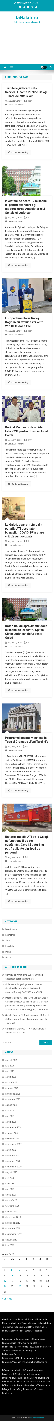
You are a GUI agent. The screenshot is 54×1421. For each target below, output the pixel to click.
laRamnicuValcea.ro (11, 1362)
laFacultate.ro (45, 1323)
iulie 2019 (9, 1245)
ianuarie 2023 (11, 1133)
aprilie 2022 (10, 1150)
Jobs (7, 940)
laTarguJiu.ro (9, 1389)
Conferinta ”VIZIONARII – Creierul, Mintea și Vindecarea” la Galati (25, 1031)
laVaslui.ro (7, 1374)
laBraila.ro (21, 1381)
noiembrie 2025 (12, 1094)
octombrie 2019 (12, 1228)
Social (8, 957)
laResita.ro (31, 1381)
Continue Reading (19, 152)
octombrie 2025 (12, 1099)
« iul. (4, 1299)
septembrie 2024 (13, 1127)
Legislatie (9, 946)
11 (12, 1275)
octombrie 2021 (12, 1155)
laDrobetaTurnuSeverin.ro (34, 1362)
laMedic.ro (18, 1319)
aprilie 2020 (10, 1195)
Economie (10, 935)
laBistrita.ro (43, 1378)
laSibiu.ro (6, 1385)
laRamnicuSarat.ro (35, 1358)
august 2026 (11, 1060)
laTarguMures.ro (24, 1389)
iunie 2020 (10, 1183)
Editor (29, 101)
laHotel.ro (39, 1319)
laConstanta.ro (9, 1343)
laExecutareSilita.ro (25, 1327)
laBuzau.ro (34, 1347)
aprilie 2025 (10, 1122)
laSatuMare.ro (43, 1381)
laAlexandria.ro (34, 1374)
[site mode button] (44, 67)
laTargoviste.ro (43, 1385)
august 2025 (11, 1105)
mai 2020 (9, 1189)
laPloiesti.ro (7, 1347)
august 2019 (11, 1240)
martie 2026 (11, 1082)
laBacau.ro (17, 1378)
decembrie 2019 (13, 1217)
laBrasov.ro (7, 1370)
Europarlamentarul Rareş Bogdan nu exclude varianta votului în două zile (24, 322)
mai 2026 (9, 1071)
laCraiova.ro (23, 1343)
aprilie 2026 (10, 1077)
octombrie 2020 (12, 1161)
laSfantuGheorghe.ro (33, 1370)
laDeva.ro (7, 1350)
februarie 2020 (12, 1206)
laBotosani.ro (8, 1381)
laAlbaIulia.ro (19, 1374)
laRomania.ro (8, 1339)
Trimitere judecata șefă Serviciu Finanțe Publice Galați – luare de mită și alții (26, 92)
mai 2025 (9, 1116)
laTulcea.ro (38, 1389)
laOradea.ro (7, 1358)
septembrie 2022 (13, 1144)
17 (5, 1281)
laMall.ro (15, 1323)
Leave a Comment (16, 105)
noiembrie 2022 (12, 1138)
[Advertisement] (27, 48)
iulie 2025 (9, 1110)
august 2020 (11, 1172)
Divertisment (11, 929)
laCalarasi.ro (45, 1347)
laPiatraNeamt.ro (10, 1331)
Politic (8, 952)
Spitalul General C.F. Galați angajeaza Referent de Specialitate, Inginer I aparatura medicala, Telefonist (27, 1019)
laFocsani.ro (18, 1350)
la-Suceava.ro (9, 1327)
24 (5, 1286)
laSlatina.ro (17, 1385)
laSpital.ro (28, 1319)
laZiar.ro (24, 1323)
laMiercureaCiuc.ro (11, 1354)
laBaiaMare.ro (30, 1378)
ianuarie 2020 (11, 1211)
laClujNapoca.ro (38, 1339)
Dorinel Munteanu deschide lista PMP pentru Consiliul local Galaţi (26, 431)
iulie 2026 (9, 1066)
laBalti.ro (38, 1331)
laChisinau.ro (41, 1327)
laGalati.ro (27, 17)
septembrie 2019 (13, 1234)
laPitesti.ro (20, 1358)
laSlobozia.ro (29, 1385)
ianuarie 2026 (11, 1088)
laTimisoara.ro (21, 1347)
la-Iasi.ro (18, 1370)
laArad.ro (6, 1378)
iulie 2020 (9, 1178)
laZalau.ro (7, 1393)
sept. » (11, 1299)
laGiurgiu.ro (31, 1350)
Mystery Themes (37, 1418)
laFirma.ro (32, 1323)
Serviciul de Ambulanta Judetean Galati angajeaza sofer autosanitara (24, 977)
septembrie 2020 (13, 1166)
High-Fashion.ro (26, 1331)
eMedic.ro (7, 1319)
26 (20, 1286)
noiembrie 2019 (12, 1223)
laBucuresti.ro (22, 1339)
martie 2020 (11, 1200)
